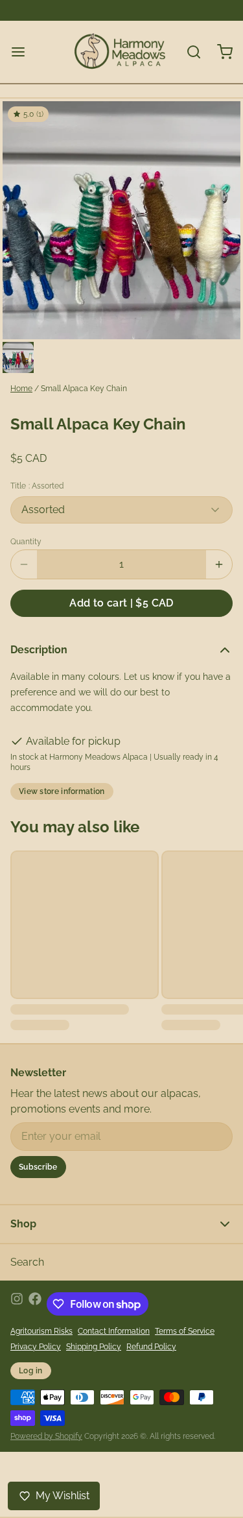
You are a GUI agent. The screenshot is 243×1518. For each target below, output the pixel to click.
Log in (31, 1370)
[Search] (189, 52)
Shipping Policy (93, 1346)
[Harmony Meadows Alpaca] (120, 52)
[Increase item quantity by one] (219, 564)
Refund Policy (151, 1346)
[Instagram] (16, 1304)
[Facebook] (35, 1304)
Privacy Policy (35, 1346)
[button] (121, 603)
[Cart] (220, 52)
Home (21, 388)
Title (37, 485)
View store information (62, 791)
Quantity (25, 541)
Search (27, 1262)
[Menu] (23, 52)
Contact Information (114, 1331)
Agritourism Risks (41, 1331)
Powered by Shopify (46, 1436)
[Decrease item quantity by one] (24, 564)
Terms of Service (184, 1331)
